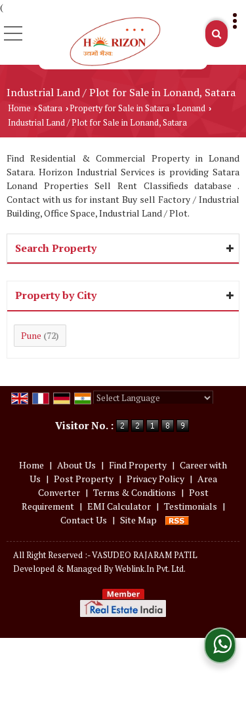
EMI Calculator (119, 506)
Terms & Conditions (134, 492)
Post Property (83, 478)
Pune (31, 335)
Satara (50, 108)
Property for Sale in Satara (119, 108)
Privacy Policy (155, 478)
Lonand (190, 108)
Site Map (138, 520)
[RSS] (177, 520)
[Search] (216, 33)
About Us (76, 465)
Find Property (138, 465)
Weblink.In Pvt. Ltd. (150, 568)
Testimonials (190, 506)
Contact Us (83, 520)
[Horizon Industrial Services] (115, 41)
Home (19, 108)
